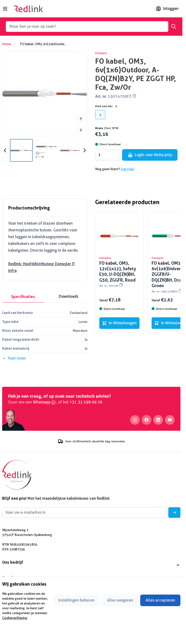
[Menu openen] (5, 9)
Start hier (127, 169)
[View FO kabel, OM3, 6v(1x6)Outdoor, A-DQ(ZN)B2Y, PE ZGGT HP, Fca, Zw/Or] (21, 150)
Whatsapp (42, 402)
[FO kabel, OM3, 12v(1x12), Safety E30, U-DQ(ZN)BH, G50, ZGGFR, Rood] (119, 236)
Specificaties (23, 296)
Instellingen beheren (76, 600)
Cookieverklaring (14, 618)
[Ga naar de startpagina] (28, 8)
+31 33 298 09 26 (86, 402)
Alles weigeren (120, 600)
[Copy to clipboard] (134, 96)
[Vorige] (81, 119)
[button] (91, 565)
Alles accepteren (160, 600)
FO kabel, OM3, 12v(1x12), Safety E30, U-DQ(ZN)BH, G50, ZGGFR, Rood (117, 274)
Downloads (68, 296)
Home (6, 44)
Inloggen (170, 8)
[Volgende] (81, 129)
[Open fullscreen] (44, 93)
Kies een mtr (106, 106)
